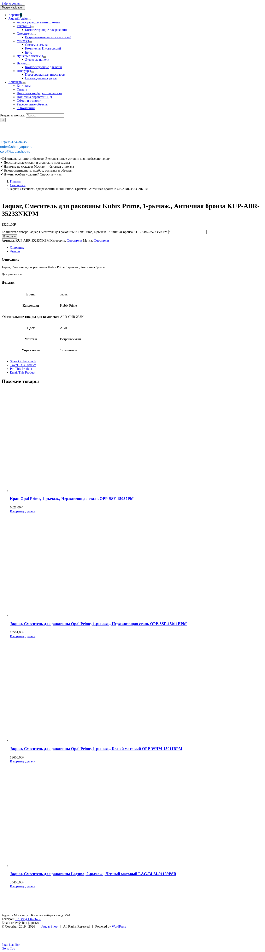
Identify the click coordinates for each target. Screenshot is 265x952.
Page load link (11, 944)
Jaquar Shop (49, 926)
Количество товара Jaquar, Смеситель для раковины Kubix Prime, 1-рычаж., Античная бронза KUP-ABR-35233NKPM (84, 232)
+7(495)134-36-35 (13, 142)
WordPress (119, 926)
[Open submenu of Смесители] (34, 34)
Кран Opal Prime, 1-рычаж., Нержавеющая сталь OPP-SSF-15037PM (72, 498)
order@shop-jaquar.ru (16, 147)
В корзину (9, 236)
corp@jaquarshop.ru (15, 151)
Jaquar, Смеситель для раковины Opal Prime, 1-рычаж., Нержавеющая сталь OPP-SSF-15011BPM (98, 624)
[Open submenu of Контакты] (24, 83)
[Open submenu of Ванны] (28, 64)
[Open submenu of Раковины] (32, 27)
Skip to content (11, 3)
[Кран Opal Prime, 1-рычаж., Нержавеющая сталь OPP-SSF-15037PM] (136, 440)
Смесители (74, 240)
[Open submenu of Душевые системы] (44, 57)
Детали (30, 511)
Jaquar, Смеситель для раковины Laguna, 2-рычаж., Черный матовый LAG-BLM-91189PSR (93, 874)
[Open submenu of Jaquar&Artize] (29, 19)
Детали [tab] (15, 251)
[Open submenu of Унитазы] (30, 42)
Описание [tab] (17, 247)
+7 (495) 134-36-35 (28, 919)
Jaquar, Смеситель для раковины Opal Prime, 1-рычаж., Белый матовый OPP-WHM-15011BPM (96, 748)
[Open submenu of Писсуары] (32, 72)
